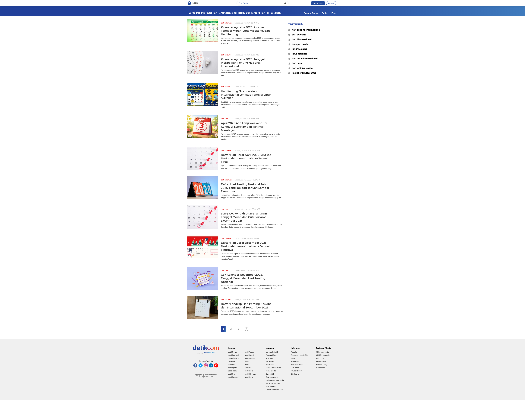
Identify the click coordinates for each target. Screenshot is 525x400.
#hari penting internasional (305, 29)
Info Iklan (295, 368)
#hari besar (296, 63)
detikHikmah (250, 374)
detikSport (232, 368)
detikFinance (233, 358)
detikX (247, 365)
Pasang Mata (271, 355)
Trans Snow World (273, 368)
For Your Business (273, 383)
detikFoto (249, 371)
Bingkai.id (270, 374)
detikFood (249, 355)
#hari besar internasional (304, 58)
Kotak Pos (295, 361)
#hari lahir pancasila (301, 68)
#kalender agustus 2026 (303, 72)
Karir (293, 358)
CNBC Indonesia (322, 355)
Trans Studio (271, 371)
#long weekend (298, 49)
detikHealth (250, 358)
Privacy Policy (296, 371)
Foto (333, 13)
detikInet (231, 361)
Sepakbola (232, 371)
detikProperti (233, 377)
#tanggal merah (299, 44)
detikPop (249, 377)
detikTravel (249, 352)
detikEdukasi (233, 355)
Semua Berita (311, 13)
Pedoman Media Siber (300, 355)
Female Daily (321, 365)
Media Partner (297, 365)
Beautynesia (321, 361)
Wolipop (248, 361)
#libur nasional (298, 53)
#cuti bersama (298, 34)
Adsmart (269, 358)
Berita (325, 13)
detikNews (232, 352)
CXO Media (320, 368)
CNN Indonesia (322, 352)
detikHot (231, 365)
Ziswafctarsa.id (272, 377)
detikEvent (270, 361)
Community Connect (274, 390)
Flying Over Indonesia (275, 380)
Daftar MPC (318, 3)
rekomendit (270, 387)
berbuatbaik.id (272, 352)
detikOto (231, 374)
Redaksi (294, 352)
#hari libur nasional (301, 39)
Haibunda (320, 358)
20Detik (248, 368)
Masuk (331, 3)
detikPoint (270, 365)
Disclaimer (295, 374)
